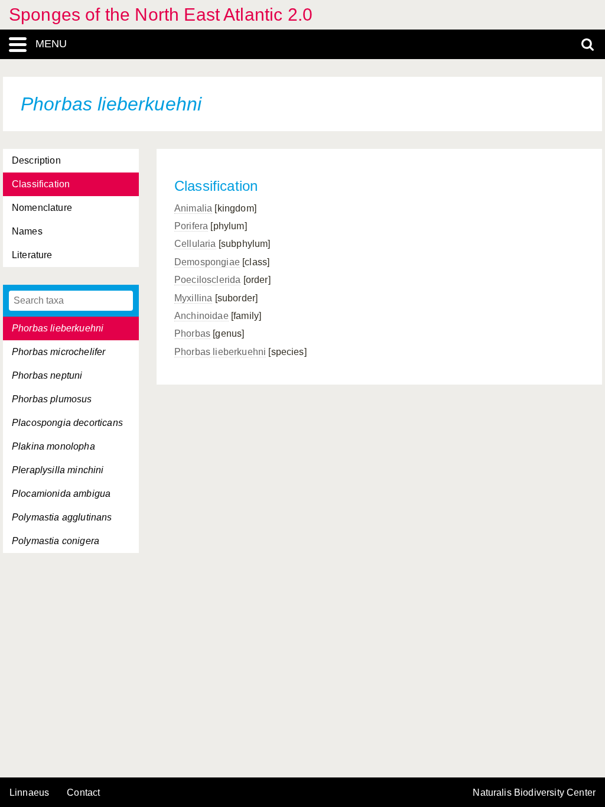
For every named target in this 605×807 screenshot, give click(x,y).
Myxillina (193, 298)
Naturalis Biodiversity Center (534, 793)
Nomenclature (42, 208)
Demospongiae (207, 262)
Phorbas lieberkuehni (220, 352)
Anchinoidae (201, 316)
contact (83, 793)
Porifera (191, 226)
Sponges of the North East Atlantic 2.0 (161, 14)
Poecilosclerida (207, 280)
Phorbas (192, 333)
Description (36, 160)
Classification (41, 184)
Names (27, 231)
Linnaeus (29, 793)
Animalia (193, 208)
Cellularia (195, 244)
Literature (32, 255)
